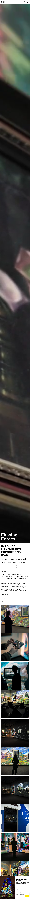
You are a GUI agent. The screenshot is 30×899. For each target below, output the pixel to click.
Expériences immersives (7, 565)
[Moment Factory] (3, 2)
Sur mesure (4, 559)
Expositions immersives (20, 565)
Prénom (17, 884)
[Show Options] (24, 896)
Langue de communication (20, 894)
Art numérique (22, 562)
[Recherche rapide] (24, 2)
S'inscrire (27, 895)
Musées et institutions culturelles (17, 559)
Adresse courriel (18, 891)
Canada (3, 562)
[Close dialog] (29, 877)
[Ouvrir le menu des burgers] (27, 2)
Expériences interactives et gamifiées (10, 567)
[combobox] (20, 896)
